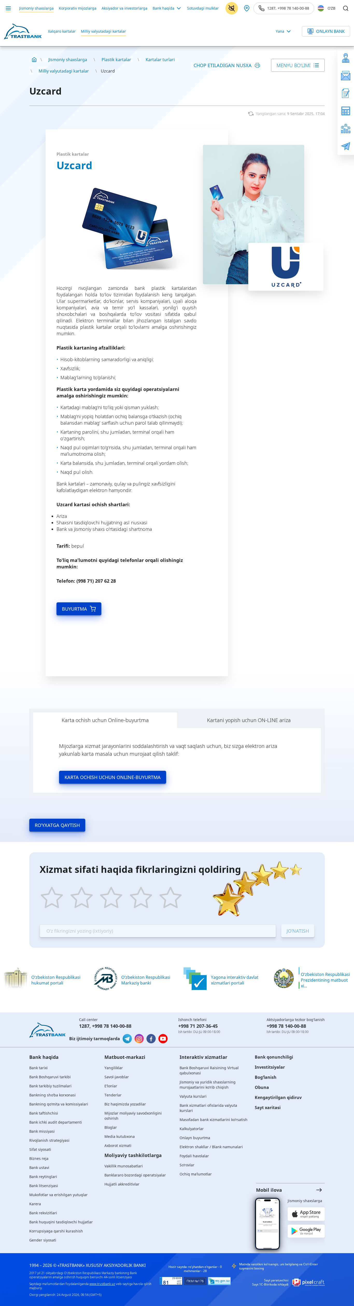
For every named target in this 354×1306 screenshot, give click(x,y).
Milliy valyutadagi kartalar (103, 31)
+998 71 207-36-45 (198, 1026)
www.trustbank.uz (102, 1284)
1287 (84, 1026)
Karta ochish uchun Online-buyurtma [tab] (105, 720)
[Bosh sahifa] (34, 59)
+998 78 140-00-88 (111, 1026)
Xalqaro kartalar (62, 31)
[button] (286, 1190)
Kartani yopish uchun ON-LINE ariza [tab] (249, 720)
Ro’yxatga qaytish (57, 825)
